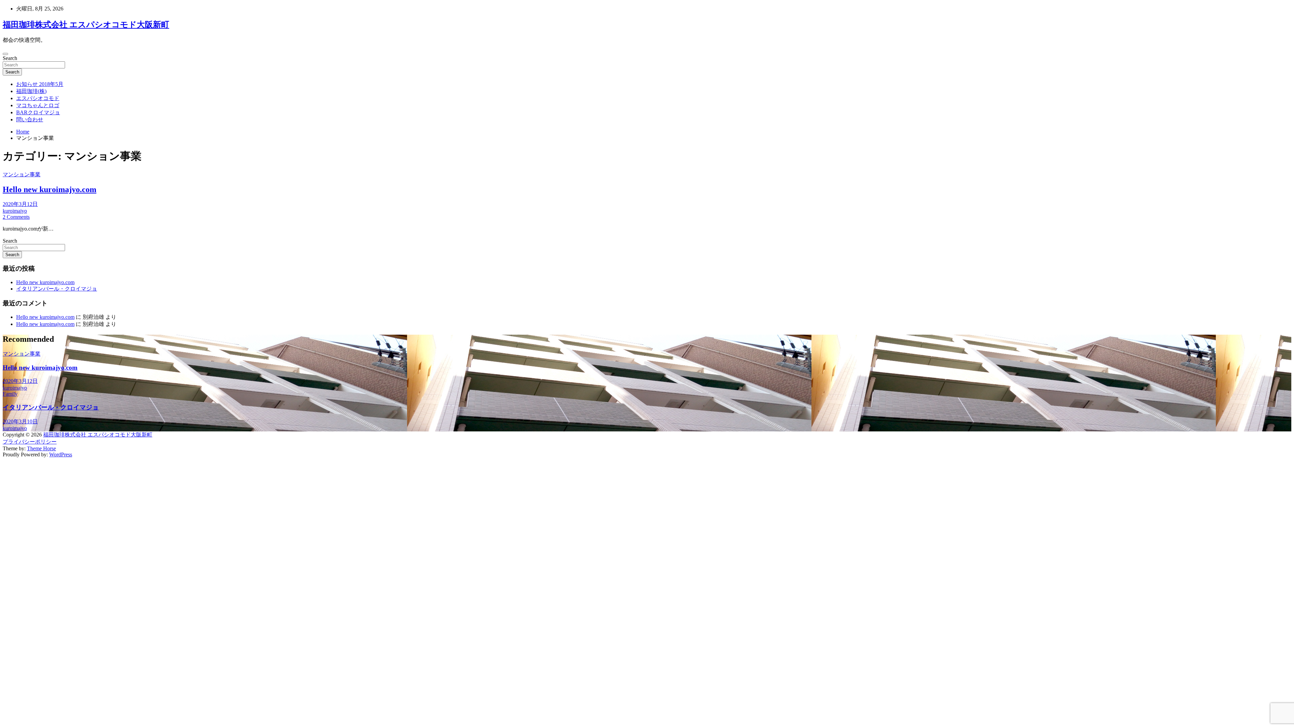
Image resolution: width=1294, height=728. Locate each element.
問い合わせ (29, 119)
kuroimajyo (15, 211)
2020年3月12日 (20, 204)
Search (10, 58)
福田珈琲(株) (31, 91)
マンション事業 (21, 174)
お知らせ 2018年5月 (39, 84)
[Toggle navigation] (5, 54)
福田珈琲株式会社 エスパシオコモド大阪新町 (86, 24)
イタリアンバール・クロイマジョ (56, 289)
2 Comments (16, 217)
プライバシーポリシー (30, 442)
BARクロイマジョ (38, 112)
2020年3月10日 (20, 421)
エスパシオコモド (37, 98)
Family (10, 394)
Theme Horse (41, 448)
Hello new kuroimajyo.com (49, 189)
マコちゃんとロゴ (37, 105)
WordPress (60, 454)
